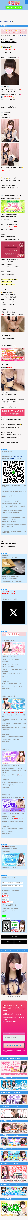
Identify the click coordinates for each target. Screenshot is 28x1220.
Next (25, 973)
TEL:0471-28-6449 (17, 456)
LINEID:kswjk (13, 459)
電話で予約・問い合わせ (14, 7)
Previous (3, 973)
